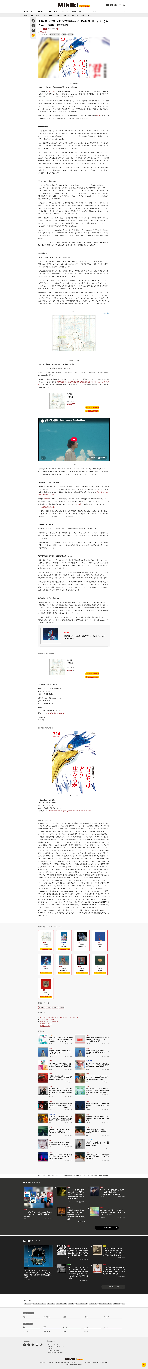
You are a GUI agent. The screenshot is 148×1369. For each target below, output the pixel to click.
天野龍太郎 (43, 32)
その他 (89, 15)
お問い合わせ (51, 1348)
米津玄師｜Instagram (46, 1024)
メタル (50, 15)
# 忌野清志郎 (93, 1303)
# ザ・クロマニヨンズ (105, 1303)
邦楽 (32, 15)
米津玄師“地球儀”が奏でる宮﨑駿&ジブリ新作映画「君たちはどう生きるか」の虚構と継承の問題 (86, 1175)
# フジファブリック (81, 1303)
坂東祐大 (55, 1007)
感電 (79, 504)
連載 (50, 12)
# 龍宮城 (71, 1303)
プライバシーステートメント (55, 1350)
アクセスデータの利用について (56, 1352)
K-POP (44, 15)
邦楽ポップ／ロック (52, 28)
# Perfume (28, 1303)
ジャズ (57, 15)
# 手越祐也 (117, 1303)
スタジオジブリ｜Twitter (47, 1019)
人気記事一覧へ (106, 1227)
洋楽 (37, 15)
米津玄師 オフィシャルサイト (49, 1021)
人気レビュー (83, 12)
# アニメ (70, 34)
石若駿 (62, 1007)
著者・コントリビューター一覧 (56, 1346)
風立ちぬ (52, 91)
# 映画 (64, 34)
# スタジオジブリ (54, 34)
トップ (26, 12)
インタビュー (42, 12)
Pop (74, 404)
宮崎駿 (48, 1007)
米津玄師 (41, 1007)
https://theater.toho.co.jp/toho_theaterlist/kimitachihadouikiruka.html (70, 811)
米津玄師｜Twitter (45, 1026)
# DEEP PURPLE (61, 1303)
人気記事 (73, 12)
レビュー (57, 12)
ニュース (65, 12)
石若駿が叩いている (47, 507)
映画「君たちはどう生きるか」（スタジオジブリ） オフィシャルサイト (61, 1017)
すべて (26, 15)
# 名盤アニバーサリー (39, 1303)
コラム (33, 12)
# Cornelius (51, 1303)
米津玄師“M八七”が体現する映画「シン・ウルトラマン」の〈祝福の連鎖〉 (84, 637)
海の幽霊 (46, 499)
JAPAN (69, 404)
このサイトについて (53, 1344)
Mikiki (39, 1175)
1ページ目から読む (105, 313)
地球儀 (98, 116)
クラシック (65, 15)
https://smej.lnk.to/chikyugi (55, 713)
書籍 (82, 15)
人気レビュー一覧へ (113, 1287)
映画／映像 (75, 15)
